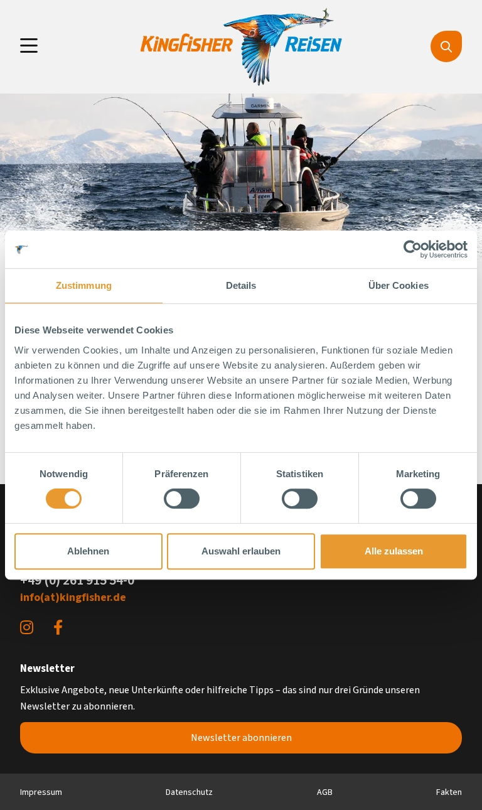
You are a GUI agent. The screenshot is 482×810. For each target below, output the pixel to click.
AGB (325, 792)
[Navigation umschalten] (29, 46)
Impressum (41, 792)
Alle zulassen (394, 551)
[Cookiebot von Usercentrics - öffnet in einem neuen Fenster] (413, 249)
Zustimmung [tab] (84, 285)
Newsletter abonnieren (241, 738)
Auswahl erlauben (241, 551)
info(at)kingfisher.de (73, 597)
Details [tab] (241, 285)
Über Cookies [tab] (398, 285)
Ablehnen (88, 551)
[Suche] (446, 46)
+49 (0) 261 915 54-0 (77, 580)
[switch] (182, 499)
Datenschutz (189, 792)
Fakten (449, 792)
